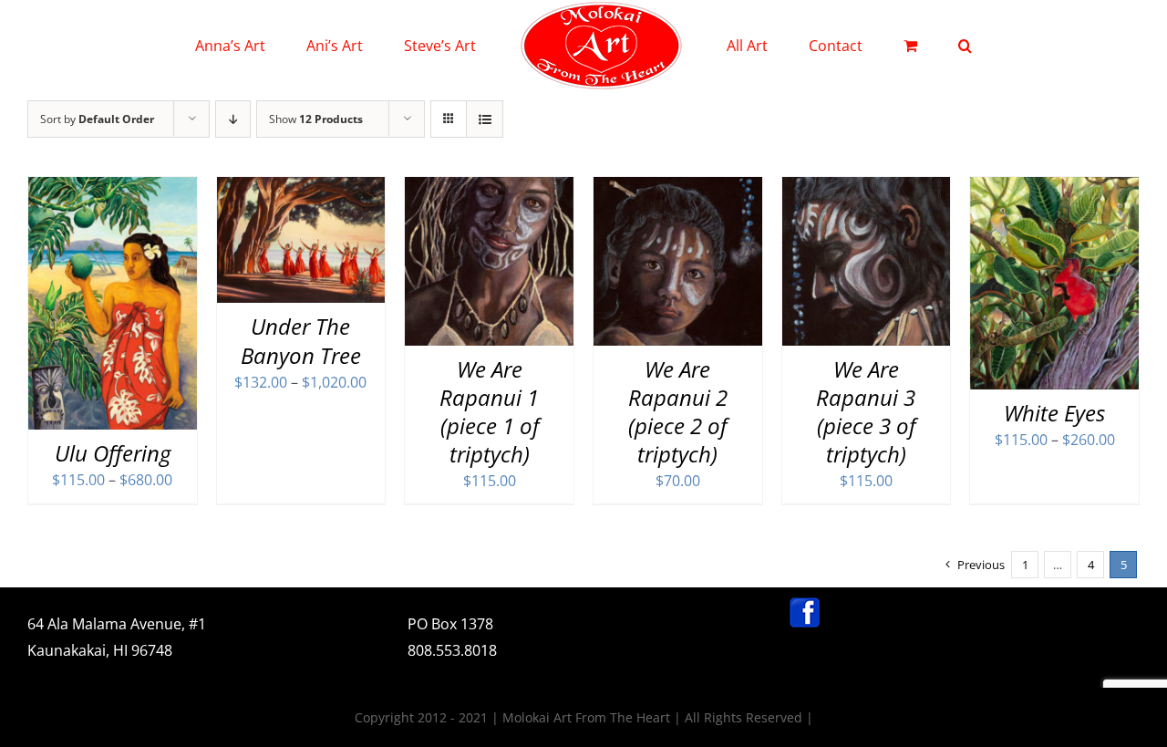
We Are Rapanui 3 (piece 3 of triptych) (865, 412)
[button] (890, 45)
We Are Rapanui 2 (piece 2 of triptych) (678, 412)
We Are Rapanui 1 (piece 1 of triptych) (489, 412)
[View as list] (484, 119)
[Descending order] (233, 119)
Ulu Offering (112, 453)
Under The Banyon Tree (301, 340)
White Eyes (1054, 413)
